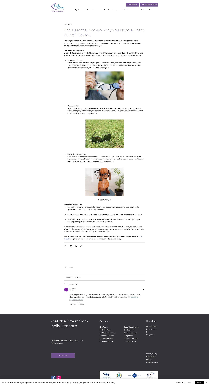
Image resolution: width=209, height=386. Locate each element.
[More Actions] (143, 289)
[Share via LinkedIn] (76, 246)
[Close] (206, 382)
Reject (190, 382)
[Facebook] (53, 378)
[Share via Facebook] (65, 246)
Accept (199, 382)
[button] (79, 10)
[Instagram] (58, 378)
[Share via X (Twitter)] (71, 246)
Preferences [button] (180, 382)
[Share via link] (81, 246)
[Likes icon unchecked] (70, 304)
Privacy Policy (110, 382)
